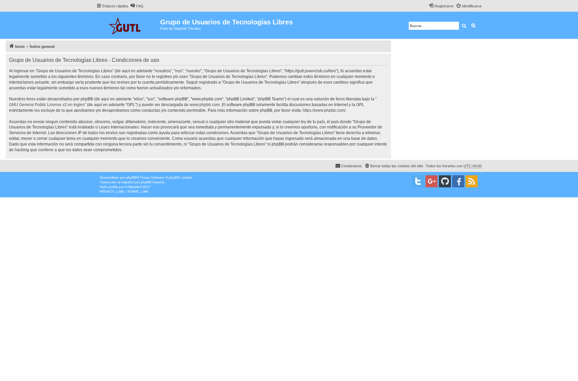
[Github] (445, 181)
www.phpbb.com (205, 104)
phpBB (131, 177)
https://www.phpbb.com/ (324, 110)
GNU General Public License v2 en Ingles (47, 104)
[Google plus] (431, 181)
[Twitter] (418, 181)
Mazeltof (134, 187)
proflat (113, 187)
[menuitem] (136, 6)
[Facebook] (458, 181)
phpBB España (153, 182)
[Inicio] (128, 25)
